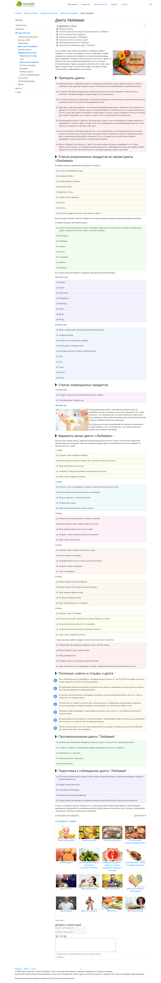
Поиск (33, 969)
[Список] (65, 936)
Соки (22, 59)
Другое (21, 84)
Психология (23, 78)
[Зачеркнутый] (62, 936)
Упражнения (23, 43)
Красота (114, 4)
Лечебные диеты (25, 49)
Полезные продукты (28, 65)
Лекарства (86, 4)
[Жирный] (56, 936)
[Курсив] (59, 936)
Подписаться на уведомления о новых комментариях (79, 954)
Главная (18, 969)
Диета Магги (139, 816)
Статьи (124, 4)
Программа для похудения (68, 816)
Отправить (60, 957)
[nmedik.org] (26, 4)
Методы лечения (100, 4)
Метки (26, 969)
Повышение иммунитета (28, 37)
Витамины (24, 68)
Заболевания (72, 4)
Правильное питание (27, 53)
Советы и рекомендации (30, 75)
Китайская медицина (26, 81)
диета (62, 920)
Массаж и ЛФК (24, 40)
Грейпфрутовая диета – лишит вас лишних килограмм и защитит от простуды (112, 866)
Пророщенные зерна (28, 56)
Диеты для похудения (27, 46)
